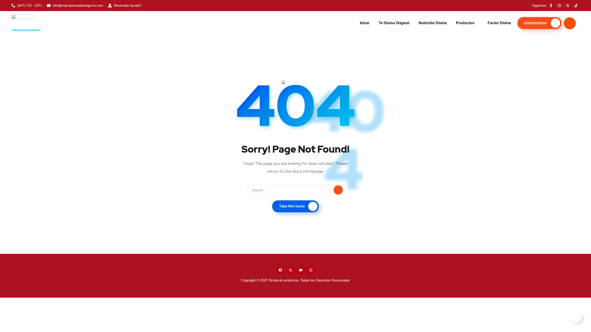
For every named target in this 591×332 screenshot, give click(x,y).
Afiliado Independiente (26, 30)
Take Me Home (292, 206)
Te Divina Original (394, 23)
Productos (465, 23)
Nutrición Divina (433, 23)
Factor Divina (499, 23)
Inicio (364, 23)
